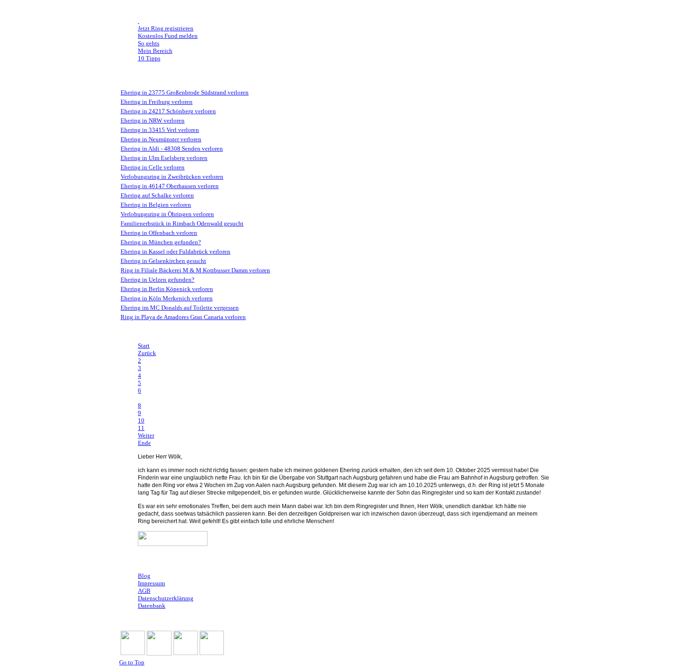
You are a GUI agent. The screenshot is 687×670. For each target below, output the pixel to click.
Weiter (146, 435)
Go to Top (131, 662)
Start (144, 345)
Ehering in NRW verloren (153, 120)
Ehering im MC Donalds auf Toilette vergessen (180, 307)
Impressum (151, 583)
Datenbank (151, 605)
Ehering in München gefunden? (161, 242)
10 (141, 420)
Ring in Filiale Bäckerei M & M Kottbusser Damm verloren (195, 270)
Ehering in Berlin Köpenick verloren (167, 288)
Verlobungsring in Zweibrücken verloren (172, 176)
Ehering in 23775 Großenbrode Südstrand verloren (185, 92)
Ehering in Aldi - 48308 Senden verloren (172, 148)
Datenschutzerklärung (165, 598)
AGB (144, 590)
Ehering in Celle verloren (153, 167)
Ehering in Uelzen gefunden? (157, 279)
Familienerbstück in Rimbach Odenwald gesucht (182, 223)
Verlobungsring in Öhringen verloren (167, 214)
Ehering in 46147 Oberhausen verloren (170, 185)
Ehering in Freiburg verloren (157, 101)
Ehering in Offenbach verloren (159, 232)
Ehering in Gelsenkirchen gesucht (163, 260)
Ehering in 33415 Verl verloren (160, 129)
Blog (144, 575)
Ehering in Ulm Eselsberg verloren (164, 157)
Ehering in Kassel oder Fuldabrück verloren (175, 251)
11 (141, 427)
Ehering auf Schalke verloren (157, 195)
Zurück (147, 353)
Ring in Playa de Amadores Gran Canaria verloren (183, 316)
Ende (144, 442)
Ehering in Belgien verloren (156, 204)
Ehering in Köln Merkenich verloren (167, 298)
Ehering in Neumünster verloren (161, 139)
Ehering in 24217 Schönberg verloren (168, 111)
